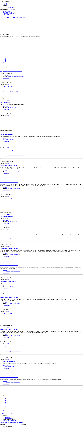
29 (5, 403)
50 (3, 62)
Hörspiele (4, 138)
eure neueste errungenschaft (6, 198)
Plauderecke (5, 122)
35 (5, 57)
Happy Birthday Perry (5, 102)
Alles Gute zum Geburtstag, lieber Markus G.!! (11, 150)
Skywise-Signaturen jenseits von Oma (9, 117)
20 (5, 51)
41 (5, 59)
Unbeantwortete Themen (7, 12)
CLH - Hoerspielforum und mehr (13, 17)
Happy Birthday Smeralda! (6, 216)
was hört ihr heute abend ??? (7, 134)
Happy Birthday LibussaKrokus (8, 281)
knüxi (8, 68)
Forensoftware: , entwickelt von (12, 422)
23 (5, 401)
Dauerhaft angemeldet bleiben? (7, 426)
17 (5, 50)
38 (5, 58)
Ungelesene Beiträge (6, 11)
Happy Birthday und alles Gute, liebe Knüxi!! (11, 71)
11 (5, 48)
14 (5, 49)
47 (5, 61)
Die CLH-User (5, 75)
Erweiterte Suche (6, 14)
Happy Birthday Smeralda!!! (7, 86)
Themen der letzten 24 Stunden (8, 13)
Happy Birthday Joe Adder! (6, 313)
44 (5, 60)
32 (5, 56)
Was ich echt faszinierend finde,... (8, 361)
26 (5, 402)
